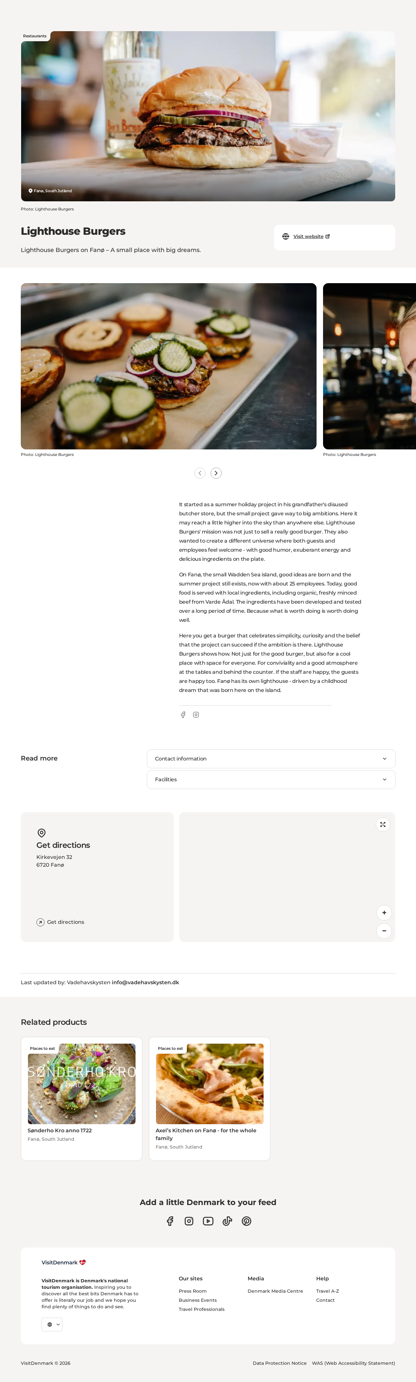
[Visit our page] (189, 1221)
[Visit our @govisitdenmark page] (227, 1221)
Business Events (198, 1300)
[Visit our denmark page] (170, 1221)
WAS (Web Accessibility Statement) (353, 1363)
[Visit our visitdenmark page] (208, 1221)
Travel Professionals (202, 1309)
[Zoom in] (384, 913)
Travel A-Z (327, 1291)
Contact (325, 1300)
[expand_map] (383, 824)
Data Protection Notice (280, 1363)
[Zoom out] (384, 931)
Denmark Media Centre (275, 1291)
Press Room (193, 1291)
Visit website (308, 236)
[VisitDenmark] (64, 1262)
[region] (287, 877)
